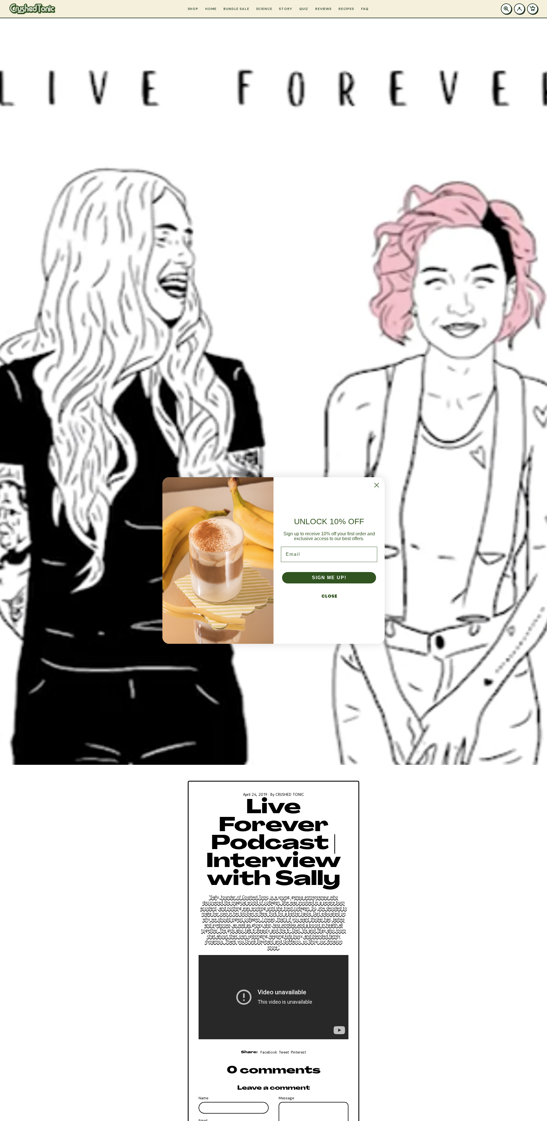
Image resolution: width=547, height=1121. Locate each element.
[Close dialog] (377, 485)
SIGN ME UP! (329, 577)
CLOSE (329, 596)
